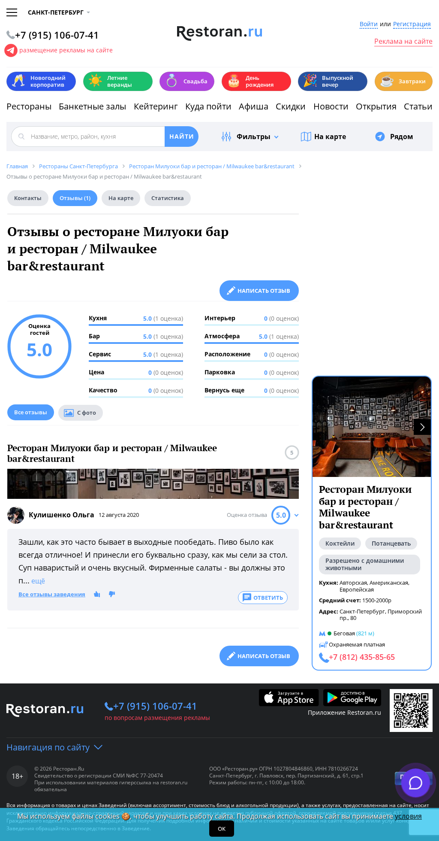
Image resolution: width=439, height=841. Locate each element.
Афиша (253, 106)
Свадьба (185, 80)
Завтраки (402, 80)
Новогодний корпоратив (38, 81)
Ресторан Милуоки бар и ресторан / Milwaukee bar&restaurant (112, 453)
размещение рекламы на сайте (66, 50)
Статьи (418, 106)
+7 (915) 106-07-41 (155, 705)
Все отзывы (30, 412)
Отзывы (75, 198)
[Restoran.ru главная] (219, 33)
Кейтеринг (156, 106)
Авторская (353, 582)
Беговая (344, 633)
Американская (389, 582)
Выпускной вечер (328, 81)
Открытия (376, 106)
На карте (330, 136)
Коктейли (340, 543)
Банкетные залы (92, 106)
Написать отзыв (264, 291)
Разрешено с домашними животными (364, 564)
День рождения (250, 81)
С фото (86, 412)
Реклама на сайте (403, 41)
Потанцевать (391, 543)
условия (408, 816)
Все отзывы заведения (51, 594)
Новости (331, 106)
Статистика (167, 198)
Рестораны (28, 106)
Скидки (291, 106)
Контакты (28, 198)
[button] (422, 427)
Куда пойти (208, 106)
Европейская (357, 589)
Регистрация (412, 24)
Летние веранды (110, 81)
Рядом (401, 136)
